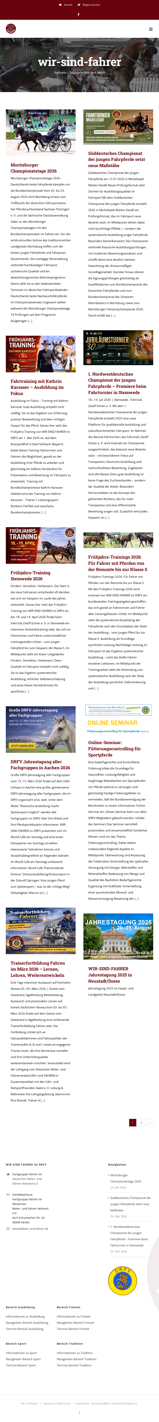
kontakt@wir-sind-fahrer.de (30, 1229)
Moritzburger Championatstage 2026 (35, 132)
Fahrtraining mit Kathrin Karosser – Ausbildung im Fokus (35, 354)
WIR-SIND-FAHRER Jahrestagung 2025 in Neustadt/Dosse (112, 936)
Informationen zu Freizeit (73, 1316)
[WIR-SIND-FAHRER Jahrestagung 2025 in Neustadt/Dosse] (118, 936)
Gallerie (46, 132)
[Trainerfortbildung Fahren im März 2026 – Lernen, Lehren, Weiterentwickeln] (41, 931)
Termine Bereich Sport (21, 1365)
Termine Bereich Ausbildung (24, 1329)
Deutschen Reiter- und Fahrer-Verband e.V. (27, 1181)
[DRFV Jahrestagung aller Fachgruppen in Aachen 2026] (41, 729)
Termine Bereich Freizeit (73, 1329)
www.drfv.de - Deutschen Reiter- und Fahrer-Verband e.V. (106, 1403)
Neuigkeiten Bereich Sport (23, 1359)
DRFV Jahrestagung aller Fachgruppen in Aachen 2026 (35, 729)
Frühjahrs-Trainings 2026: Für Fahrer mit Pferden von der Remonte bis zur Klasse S (112, 540)
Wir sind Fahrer (30, 1403)
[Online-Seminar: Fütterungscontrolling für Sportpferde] (118, 718)
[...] (30, 321)
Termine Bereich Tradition (74, 1365)
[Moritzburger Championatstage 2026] (41, 133)
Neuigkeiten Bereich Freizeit (75, 1323)
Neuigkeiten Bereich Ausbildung (27, 1323)
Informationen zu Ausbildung (25, 1316)
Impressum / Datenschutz (57, 1403)
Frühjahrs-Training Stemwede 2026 (35, 545)
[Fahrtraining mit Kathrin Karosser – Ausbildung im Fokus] (41, 354)
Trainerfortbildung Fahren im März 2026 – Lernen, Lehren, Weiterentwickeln (35, 930)
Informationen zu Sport (21, 1353)
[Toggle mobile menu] (151, 29)
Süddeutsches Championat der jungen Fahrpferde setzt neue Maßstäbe (112, 126)
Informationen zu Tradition (75, 1353)
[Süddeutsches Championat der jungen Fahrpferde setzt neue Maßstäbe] (118, 127)
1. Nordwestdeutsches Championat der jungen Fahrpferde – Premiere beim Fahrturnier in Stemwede (112, 347)
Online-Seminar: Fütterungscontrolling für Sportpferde (112, 718)
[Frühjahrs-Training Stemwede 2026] (41, 545)
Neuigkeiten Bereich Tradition (76, 1359)
